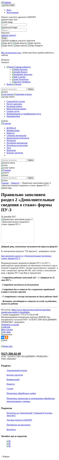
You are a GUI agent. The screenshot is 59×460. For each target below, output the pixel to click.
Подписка (11, 140)
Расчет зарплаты (14, 104)
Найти (30, 89)
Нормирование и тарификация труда (24, 114)
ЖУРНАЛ (11, 128)
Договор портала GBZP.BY (19, 420)
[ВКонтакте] (2, 337)
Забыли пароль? (8, 35)
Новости (11, 133)
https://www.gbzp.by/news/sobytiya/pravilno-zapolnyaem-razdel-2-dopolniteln (26, 311)
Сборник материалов (16, 135)
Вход (9, 10)
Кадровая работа (14, 106)
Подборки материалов (17, 143)
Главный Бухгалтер (16, 101)
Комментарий (13, 130)
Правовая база (13, 116)
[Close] (8, 5)
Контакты (11, 150)
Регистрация (12, 12)
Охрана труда (13, 111)
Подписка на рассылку (17, 145)
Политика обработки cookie (21, 393)
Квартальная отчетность (18, 138)
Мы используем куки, (11, 52)
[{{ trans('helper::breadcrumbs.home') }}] (6, 346)
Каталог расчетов (15, 153)
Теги (9, 148)
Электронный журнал (17, 370)
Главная (5, 183)
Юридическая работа (16, 109)
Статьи (10, 388)
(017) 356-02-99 (11, 353)
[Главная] (6, 2)
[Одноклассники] (6, 337)
